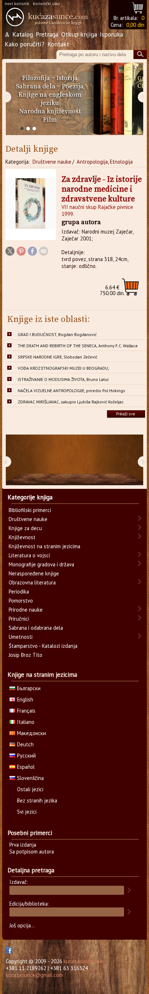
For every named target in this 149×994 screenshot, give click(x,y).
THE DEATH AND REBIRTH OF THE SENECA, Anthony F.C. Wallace (78, 345)
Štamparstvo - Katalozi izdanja (43, 645)
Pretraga (47, 34)
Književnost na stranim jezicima (44, 546)
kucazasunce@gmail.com (34, 975)
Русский (26, 755)
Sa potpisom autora (31, 851)
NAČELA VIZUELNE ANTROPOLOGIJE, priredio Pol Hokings (71, 390)
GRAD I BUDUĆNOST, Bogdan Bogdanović (57, 334)
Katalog (22, 34)
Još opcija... (22, 925)
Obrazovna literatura (32, 582)
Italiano (25, 721)
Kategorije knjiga (30, 497)
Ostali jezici (30, 789)
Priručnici (19, 618)
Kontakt (58, 44)
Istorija (67, 78)
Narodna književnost (50, 111)
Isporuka (111, 34)
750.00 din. (112, 290)
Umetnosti (21, 636)
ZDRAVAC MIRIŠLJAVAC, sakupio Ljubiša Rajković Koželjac (71, 401)
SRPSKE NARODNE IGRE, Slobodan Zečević (57, 357)
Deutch (25, 744)
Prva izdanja (22, 844)
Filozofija (36, 78)
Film (50, 120)
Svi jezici (27, 811)
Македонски (31, 733)
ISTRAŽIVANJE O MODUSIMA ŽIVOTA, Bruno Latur (63, 379)
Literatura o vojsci (29, 555)
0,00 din (135, 24)
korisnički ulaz (46, 3)
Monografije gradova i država (41, 564)
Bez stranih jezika (37, 800)
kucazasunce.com (83, 961)
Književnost (22, 537)
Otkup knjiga (79, 34)
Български (29, 688)
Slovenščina (30, 778)
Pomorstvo (21, 600)
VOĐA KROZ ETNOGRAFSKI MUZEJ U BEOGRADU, (63, 368)
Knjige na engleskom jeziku (49, 99)
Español (26, 766)
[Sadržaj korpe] (138, 7)
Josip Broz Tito (25, 654)
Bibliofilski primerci (30, 510)
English (25, 699)
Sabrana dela (35, 86)
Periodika (19, 591)
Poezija (73, 86)
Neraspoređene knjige (34, 573)
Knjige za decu (25, 528)
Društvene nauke (52, 161)
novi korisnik (17, 3)
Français (26, 710)
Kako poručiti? (24, 44)
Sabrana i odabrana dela (36, 627)
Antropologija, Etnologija (105, 161)
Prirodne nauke (26, 609)
